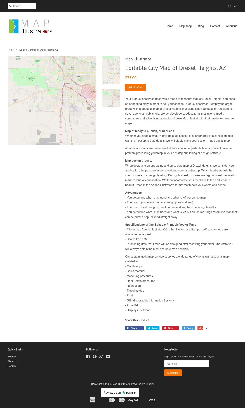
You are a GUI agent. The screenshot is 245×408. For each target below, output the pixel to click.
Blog (201, 26)
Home (169, 26)
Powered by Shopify (142, 384)
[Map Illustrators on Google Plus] (101, 357)
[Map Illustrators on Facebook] (88, 357)
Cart (234, 6)
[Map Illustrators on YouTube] (108, 357)
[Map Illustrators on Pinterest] (95, 357)
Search (12, 356)
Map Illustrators (121, 384)
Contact (215, 26)
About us (231, 26)
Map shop (185, 26)
